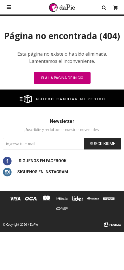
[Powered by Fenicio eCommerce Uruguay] (112, 224)
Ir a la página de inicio (62, 78)
